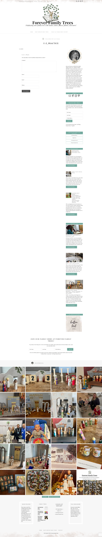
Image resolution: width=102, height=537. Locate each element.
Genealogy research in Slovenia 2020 (76, 151)
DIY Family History (74, 135)
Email (23, 79)
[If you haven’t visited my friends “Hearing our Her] (12, 430)
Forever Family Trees (54, 533)
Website (23, 85)
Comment (24, 60)
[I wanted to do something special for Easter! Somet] (38, 456)
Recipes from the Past (74, 142)
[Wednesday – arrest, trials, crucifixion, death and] (63, 379)
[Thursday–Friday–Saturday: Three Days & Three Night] (38, 379)
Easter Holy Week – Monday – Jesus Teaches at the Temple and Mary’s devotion (74, 292)
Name (23, 74)
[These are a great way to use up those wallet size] (12, 482)
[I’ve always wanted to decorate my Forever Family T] (38, 482)
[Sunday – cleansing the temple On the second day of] (38, 405)
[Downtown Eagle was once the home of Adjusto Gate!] (63, 456)
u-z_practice (21, 48)
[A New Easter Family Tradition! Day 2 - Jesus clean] (12, 456)
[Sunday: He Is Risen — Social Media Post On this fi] (12, 379)
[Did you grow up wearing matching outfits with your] (63, 482)
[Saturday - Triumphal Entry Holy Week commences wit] (63, 405)
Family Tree (74, 137)
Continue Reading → (72, 166)
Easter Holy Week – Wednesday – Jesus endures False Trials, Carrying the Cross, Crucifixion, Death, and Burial (76, 198)
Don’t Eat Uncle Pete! (77, 172)
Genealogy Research (74, 140)
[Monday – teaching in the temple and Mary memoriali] (12, 405)
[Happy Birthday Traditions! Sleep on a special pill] (38, 430)
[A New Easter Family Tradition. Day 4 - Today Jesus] (63, 430)
